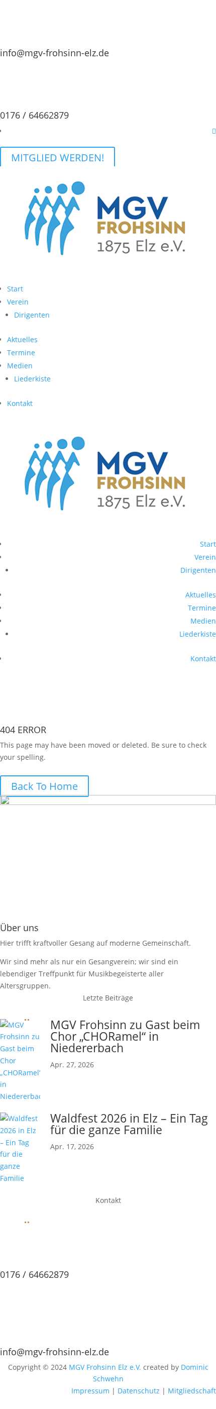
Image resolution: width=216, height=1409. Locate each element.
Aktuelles (22, 339)
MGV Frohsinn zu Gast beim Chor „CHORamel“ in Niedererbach (125, 1036)
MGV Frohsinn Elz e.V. (105, 1367)
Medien (20, 365)
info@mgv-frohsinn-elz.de (54, 53)
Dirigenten (32, 315)
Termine (21, 352)
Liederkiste (32, 378)
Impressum (90, 1390)
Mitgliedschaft (192, 1390)
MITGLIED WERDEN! (57, 157)
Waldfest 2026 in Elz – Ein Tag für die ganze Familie (129, 1124)
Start (15, 288)
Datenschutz (139, 1390)
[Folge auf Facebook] (214, 131)
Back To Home (44, 786)
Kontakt (20, 403)
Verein (18, 302)
